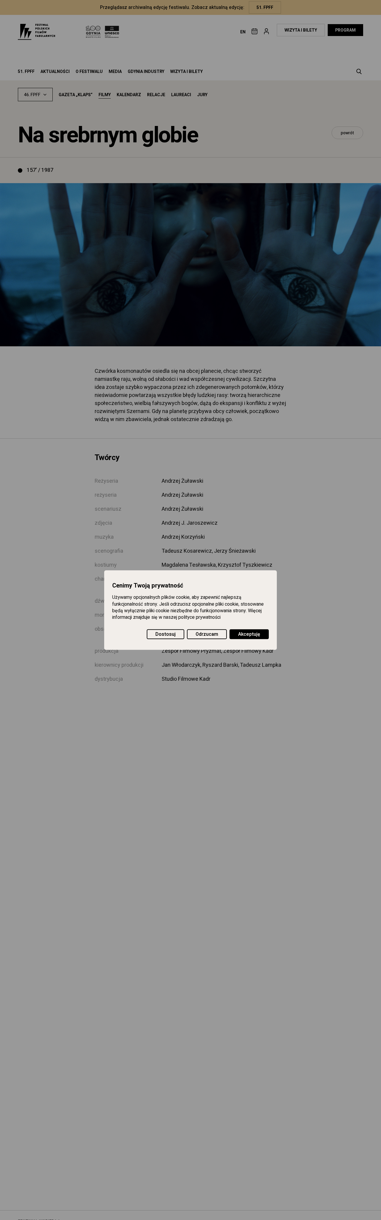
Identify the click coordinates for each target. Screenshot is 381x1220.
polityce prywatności (199, 617)
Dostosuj (165, 634)
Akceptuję (249, 634)
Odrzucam (207, 634)
